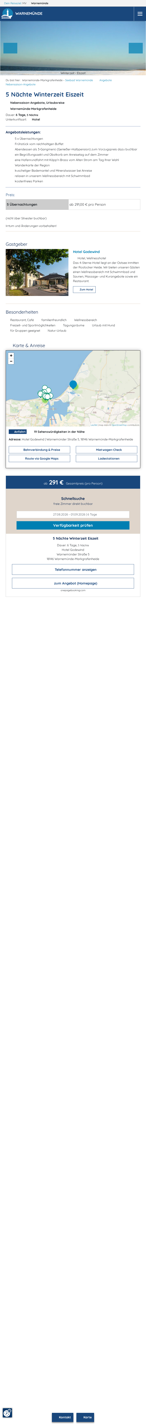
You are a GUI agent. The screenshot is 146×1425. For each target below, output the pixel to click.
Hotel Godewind (86, 251)
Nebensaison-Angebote (21, 84)
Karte (87, 1417)
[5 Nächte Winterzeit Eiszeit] (74, 385)
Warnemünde (40, 3)
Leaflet (94, 425)
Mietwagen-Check (108, 450)
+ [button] (11, 355)
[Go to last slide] (10, 48)
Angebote (105, 80)
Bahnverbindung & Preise (41, 450)
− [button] (11, 361)
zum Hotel (86, 289)
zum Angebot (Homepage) (75, 583)
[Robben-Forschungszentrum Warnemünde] (49, 391)
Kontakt (64, 1417)
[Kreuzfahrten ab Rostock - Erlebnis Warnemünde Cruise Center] (48, 397)
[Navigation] (140, 14)
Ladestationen (108, 458)
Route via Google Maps (41, 458)
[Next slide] (136, 48)
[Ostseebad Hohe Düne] (51, 397)
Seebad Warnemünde (79, 80)
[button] (29, 14)
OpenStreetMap (119, 425)
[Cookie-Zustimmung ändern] (7, 1412)
